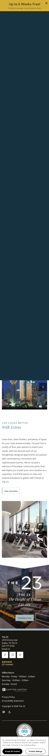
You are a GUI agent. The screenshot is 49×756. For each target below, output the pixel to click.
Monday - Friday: (9, 676)
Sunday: (5, 684)
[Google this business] (12, 655)
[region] (24, 746)
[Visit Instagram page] (20, 655)
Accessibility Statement (13, 700)
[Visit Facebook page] (5, 655)
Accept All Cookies (12, 751)
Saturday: (6, 680)
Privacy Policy (8, 697)
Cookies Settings (35, 751)
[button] (46, 3)
